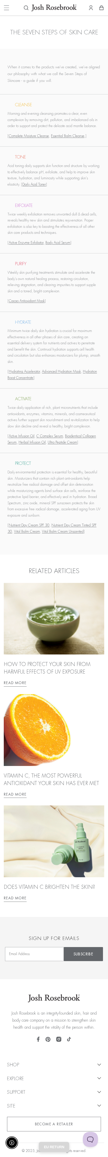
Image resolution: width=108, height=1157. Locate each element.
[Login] (91, 8)
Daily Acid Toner (34, 184)
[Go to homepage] (54, 8)
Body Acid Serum (57, 242)
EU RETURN (54, 1147)
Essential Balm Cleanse (67, 136)
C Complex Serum (49, 436)
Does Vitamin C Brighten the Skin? (49, 887)
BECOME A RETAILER (54, 1124)
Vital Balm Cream (27, 531)
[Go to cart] (101, 8)
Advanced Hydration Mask (61, 371)
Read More (15, 683)
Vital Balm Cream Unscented (63, 531)
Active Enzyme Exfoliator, (26, 242)
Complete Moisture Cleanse (29, 136)
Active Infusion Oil (21, 436)
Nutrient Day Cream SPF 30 (29, 525)
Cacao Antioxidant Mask (27, 301)
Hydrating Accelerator (24, 371)
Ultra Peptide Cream (62, 442)
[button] (26, 8)
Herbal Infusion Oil (32, 442)
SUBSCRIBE (83, 954)
